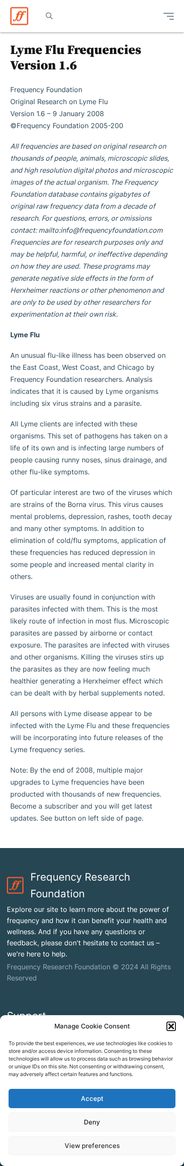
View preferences (92, 1146)
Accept (92, 1098)
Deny (92, 1122)
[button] (171, 1026)
